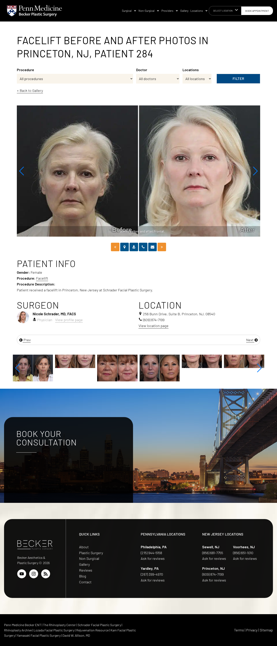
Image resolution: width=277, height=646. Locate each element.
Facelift (42, 278)
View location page (153, 325)
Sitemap (266, 630)
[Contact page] (152, 247)
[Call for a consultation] (143, 247)
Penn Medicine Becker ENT (22, 625)
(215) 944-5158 (151, 552)
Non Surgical (89, 558)
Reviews (85, 570)
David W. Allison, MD (76, 635)
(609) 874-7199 (213, 574)
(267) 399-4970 (152, 574)
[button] (21, 171)
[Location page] (124, 247)
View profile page (69, 320)
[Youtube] (21, 573)
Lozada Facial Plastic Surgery (54, 630)
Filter (238, 78)
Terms (239, 630)
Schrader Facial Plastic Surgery (100, 625)
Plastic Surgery (91, 552)
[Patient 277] (162, 247)
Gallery (184, 10)
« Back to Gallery (30, 90)
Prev (27, 340)
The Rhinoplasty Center (59, 625)
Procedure (25, 70)
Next (250, 340)
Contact (85, 582)
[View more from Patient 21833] (175, 361)
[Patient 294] (115, 247)
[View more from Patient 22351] (90, 367)
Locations (196, 10)
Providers (167, 10)
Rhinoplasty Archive (18, 630)
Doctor (141, 70)
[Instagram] (33, 573)
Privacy (252, 630)
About (84, 547)
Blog (82, 576)
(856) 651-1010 (243, 552)
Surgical (127, 10)
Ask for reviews (153, 558)
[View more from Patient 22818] (48, 361)
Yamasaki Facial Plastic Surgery (39, 635)
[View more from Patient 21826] (217, 361)
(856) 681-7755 (213, 552)
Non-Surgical (146, 10)
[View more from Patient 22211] (132, 367)
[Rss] (45, 573)
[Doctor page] (134, 247)
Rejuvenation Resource (92, 630)
